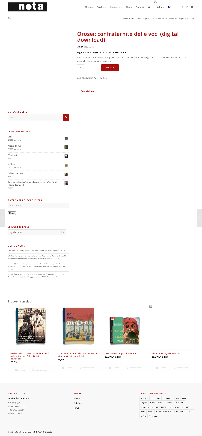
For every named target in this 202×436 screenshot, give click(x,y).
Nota (143, 411)
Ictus (160, 402)
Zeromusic (153, 416)
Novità (150, 411)
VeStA (143, 416)
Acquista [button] (21, 370)
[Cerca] (149, 7)
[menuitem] (89, 7)
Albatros (144, 398)
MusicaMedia (187, 407)
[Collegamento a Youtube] (191, 7)
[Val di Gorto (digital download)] (199, 218)
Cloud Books (168, 398)
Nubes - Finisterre (163, 411)
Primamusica (179, 411)
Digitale (106, 78)
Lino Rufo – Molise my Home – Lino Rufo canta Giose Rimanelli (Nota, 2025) (36, 250)
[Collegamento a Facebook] (182, 7)
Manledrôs (173, 407)
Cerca (12, 213)
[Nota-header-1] (28, 7)
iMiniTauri (179, 402)
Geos (152, 402)
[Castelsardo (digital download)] (2, 218)
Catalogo (78, 403)
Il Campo (168, 402)
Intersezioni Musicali (149, 407)
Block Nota (155, 398)
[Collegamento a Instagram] (187, 7)
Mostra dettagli (41, 370)
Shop (11, 18)
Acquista (110, 67)
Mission (77, 398)
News (76, 407)
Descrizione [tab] (87, 91)
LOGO (163, 407)
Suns (190, 411)
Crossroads (181, 398)
